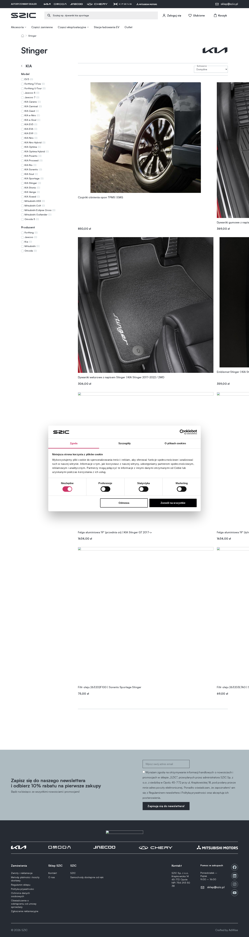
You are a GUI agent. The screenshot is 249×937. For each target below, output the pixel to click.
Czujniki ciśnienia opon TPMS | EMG (100, 197)
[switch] (105, 489)
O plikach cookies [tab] (175, 443)
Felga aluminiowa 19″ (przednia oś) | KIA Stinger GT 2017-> (115, 532)
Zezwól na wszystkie (173, 502)
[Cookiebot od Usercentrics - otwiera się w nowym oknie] (182, 432)
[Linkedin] (234, 875)
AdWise (233, 930)
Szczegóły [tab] (124, 443)
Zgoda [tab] (74, 443)
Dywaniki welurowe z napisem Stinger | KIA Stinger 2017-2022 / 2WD (121, 377)
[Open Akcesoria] (25, 27)
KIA (29, 66)
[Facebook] (234, 867)
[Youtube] (234, 892)
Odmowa (124, 502)
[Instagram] (234, 884)
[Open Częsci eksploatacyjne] (88, 27)
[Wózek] (220, 15)
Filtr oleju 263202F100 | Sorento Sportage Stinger (109, 687)
